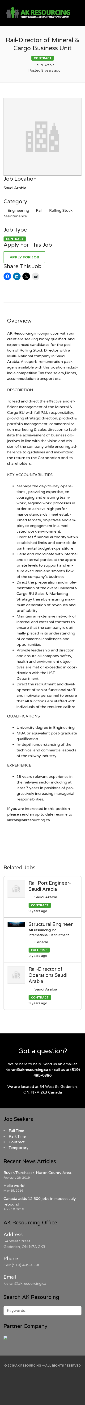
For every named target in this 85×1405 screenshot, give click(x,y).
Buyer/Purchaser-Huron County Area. (38, 1172)
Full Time (16, 1130)
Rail (39, 210)
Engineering (18, 210)
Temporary (19, 1147)
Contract (17, 1142)
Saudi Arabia (15, 188)
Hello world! (14, 1185)
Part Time (17, 1136)
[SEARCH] (74, 1310)
